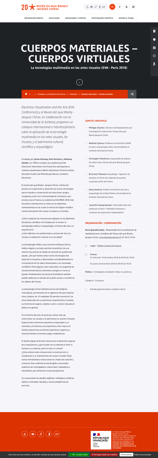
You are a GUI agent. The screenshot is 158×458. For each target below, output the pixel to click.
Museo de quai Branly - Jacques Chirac (45, 7)
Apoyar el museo (126, 18)
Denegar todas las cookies (105, 455)
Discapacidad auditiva (41, 434)
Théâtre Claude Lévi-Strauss (109, 246)
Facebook (120, 7)
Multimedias (154, 56)
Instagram (133, 7)
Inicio (25, 94)
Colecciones (54, 18)
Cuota (132, 94)
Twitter (126, 7)
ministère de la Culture (121, 442)
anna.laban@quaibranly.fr (110, 237)
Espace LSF (57, 434)
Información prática (33, 18)
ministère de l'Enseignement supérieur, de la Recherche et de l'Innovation (124, 446)
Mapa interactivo (154, 64)
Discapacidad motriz (25, 434)
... (32, 94)
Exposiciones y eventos (75, 18)
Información (154, 39)
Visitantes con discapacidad (96, 7)
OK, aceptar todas (80, 455)
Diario (154, 48)
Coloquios (73, 94)
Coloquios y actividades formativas (51, 94)
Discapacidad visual (33, 434)
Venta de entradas (154, 31)
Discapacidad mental (49, 434)
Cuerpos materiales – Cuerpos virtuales (97, 94)
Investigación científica (102, 18)
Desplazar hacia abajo (79, 82)
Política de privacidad (142, 455)
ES (112, 7)
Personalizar (126, 455)
